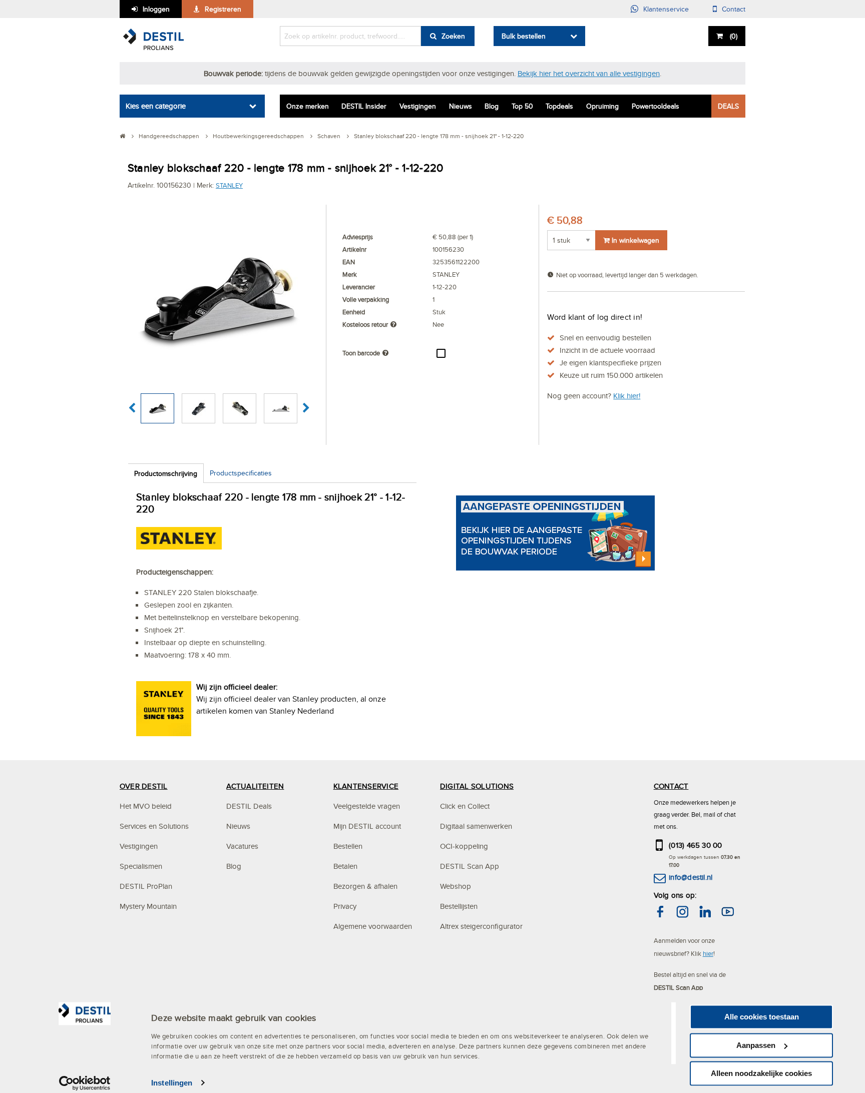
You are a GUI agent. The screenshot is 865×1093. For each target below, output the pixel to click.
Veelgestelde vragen (366, 806)
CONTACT (671, 786)
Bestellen (347, 846)
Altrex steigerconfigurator (481, 926)
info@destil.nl (690, 877)
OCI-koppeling (464, 846)
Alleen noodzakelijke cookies (761, 1073)
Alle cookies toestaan (761, 1016)
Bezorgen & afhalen (365, 886)
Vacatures (242, 846)
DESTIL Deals (249, 806)
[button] (132, 408)
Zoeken (453, 36)
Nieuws (460, 106)
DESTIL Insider (363, 106)
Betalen (345, 866)
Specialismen (141, 866)
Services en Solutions (154, 826)
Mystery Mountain (148, 906)
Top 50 (522, 106)
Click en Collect (465, 806)
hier (708, 953)
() (733, 36)
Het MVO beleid (146, 806)
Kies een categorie (156, 106)
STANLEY (229, 185)
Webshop (455, 886)
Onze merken (307, 106)
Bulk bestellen (524, 36)
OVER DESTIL (144, 786)
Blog (492, 106)
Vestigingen (417, 106)
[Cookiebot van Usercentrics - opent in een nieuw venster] (85, 1082)
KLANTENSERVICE (365, 786)
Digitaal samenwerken (476, 826)
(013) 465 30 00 (695, 845)
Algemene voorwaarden (372, 926)
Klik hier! (626, 395)
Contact (733, 9)
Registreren (223, 9)
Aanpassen (755, 1045)
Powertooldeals (655, 106)
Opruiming (602, 106)
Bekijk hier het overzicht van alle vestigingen (589, 73)
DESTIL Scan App (469, 866)
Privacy (344, 906)
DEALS (728, 106)
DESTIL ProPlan (146, 886)
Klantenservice (666, 9)
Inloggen (156, 9)
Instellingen (171, 1082)
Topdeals (559, 106)
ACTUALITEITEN (255, 786)
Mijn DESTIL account (367, 826)
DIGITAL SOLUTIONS (477, 786)
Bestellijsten (459, 906)
